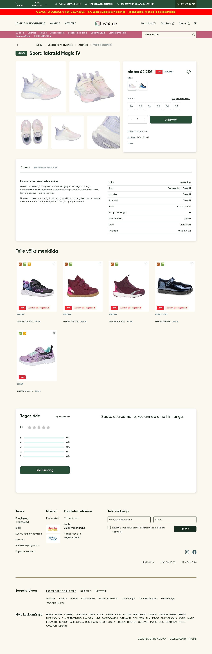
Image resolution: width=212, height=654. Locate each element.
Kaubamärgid (23, 36)
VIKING (109, 615)
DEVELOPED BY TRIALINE (183, 639)
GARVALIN (125, 618)
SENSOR (63, 622)
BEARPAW (171, 622)
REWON (163, 615)
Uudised (20, 33)
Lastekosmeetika (117, 33)
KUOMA (127, 615)
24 (131, 106)
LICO (161, 622)
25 (140, 106)
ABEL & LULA (77, 622)
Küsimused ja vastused (29, 534)
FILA (148, 618)
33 (176, 106)
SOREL (182, 618)
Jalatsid (32, 33)
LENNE (58, 615)
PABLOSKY (81, 615)
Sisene (185, 529)
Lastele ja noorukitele (30, 23)
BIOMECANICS (110, 618)
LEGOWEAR (139, 615)
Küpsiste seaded (25, 551)
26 (149, 106)
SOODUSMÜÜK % (42, 36)
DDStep (63, 626)
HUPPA (50, 615)
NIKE (98, 618)
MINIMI (172, 615)
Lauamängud (98, 33)
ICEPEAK (152, 615)
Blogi (18, 528)
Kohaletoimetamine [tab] (45, 167)
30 (167, 106)
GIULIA (111, 622)
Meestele (70, 23)
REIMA (92, 615)
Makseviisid (52, 518)
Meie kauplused (37, 4)
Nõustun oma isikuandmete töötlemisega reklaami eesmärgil (138, 530)
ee (195, 23)
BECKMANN (91, 622)
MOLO (182, 622)
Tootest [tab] (25, 167)
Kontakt (20, 540)
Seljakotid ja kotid (77, 33)
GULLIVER (143, 622)
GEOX (103, 622)
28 (158, 106)
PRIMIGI (182, 615)
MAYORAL (88, 618)
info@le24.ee (148, 562)
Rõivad (43, 33)
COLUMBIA (138, 618)
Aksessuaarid (57, 33)
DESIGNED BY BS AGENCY (152, 639)
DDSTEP (131, 622)
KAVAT (155, 618)
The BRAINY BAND (71, 618)
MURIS (153, 622)
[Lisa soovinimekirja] (189, 72)
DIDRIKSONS (53, 618)
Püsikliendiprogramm (27, 545)
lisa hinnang (44, 470)
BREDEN (121, 622)
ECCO (100, 615)
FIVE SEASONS (169, 618)
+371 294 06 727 (168, 562)
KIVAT (118, 615)
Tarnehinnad (71, 518)
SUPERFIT (69, 615)
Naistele (55, 23)
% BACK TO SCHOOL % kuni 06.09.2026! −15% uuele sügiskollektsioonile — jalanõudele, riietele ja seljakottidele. (106, 12)
